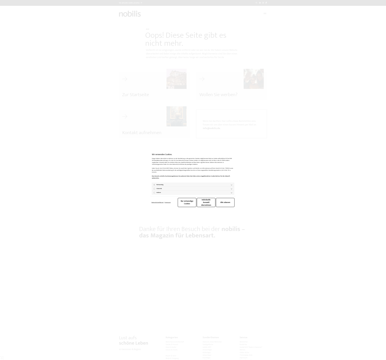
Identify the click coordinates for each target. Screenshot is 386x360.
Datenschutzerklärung (157, 203)
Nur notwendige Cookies (187, 202)
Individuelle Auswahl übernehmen (206, 202)
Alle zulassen (225, 202)
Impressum (168, 203)
